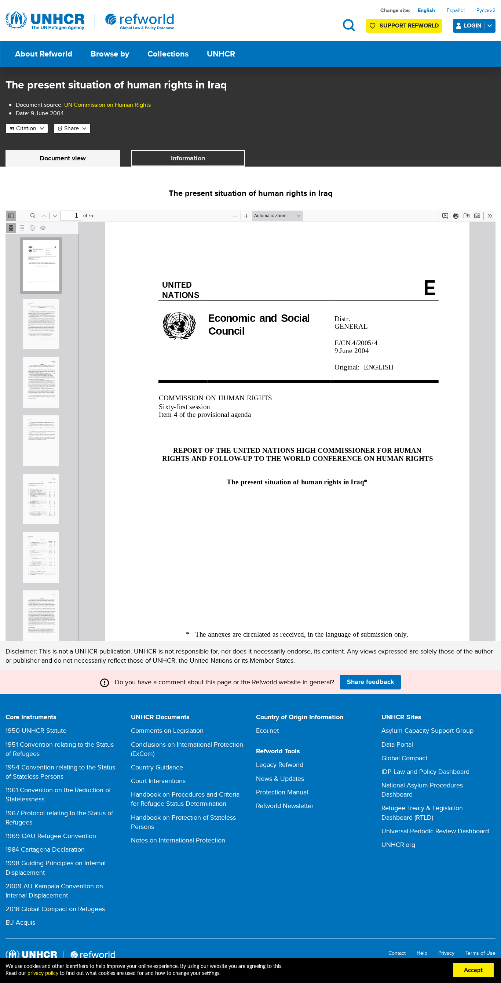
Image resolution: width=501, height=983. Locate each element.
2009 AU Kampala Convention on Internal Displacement (54, 890)
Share (71, 128)
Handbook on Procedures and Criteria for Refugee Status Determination (185, 799)
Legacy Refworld (279, 764)
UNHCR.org (398, 844)
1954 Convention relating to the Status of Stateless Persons (60, 771)
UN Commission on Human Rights (107, 105)
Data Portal (397, 744)
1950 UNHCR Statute (36, 730)
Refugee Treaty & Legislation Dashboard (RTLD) (422, 812)
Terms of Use (480, 953)
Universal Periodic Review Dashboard (435, 830)
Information (188, 158)
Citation (26, 128)
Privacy (446, 953)
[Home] (90, 20)
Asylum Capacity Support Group (427, 730)
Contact (397, 953)
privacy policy (43, 973)
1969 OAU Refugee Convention (51, 835)
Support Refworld (409, 25)
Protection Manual (282, 792)
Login (473, 25)
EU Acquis (20, 922)
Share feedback (370, 682)
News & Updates (280, 778)
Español (456, 10)
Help (422, 953)
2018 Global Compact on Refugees (55, 908)
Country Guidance (157, 767)
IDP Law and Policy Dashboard (425, 771)
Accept (473, 970)
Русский (485, 10)
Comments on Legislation (167, 730)
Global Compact (404, 757)
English (426, 10)
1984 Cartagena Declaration (45, 849)
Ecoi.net (267, 730)
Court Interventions (158, 780)
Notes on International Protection (178, 840)
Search (349, 25)
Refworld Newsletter (285, 805)
